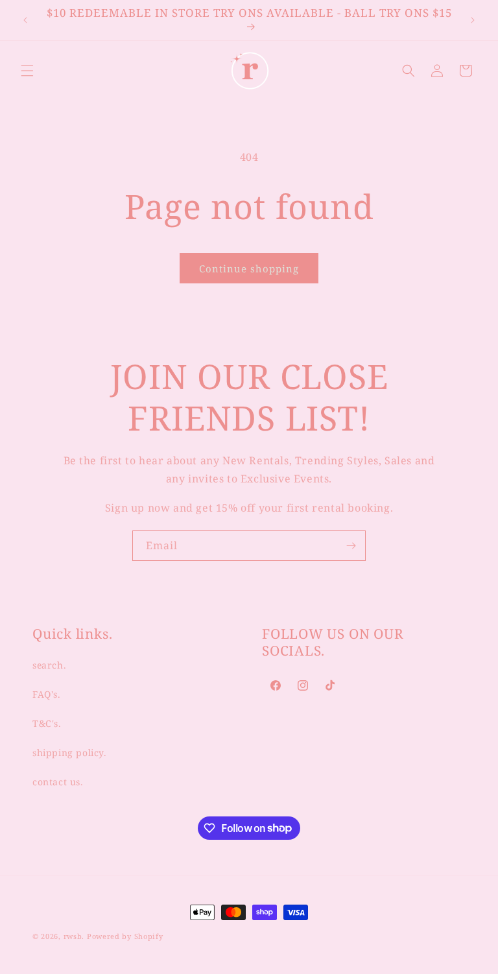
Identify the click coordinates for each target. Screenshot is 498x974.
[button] (27, 70)
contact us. (58, 782)
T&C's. (47, 723)
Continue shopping (249, 268)
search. (49, 665)
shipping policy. (69, 752)
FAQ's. (46, 694)
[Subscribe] (351, 545)
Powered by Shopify (125, 936)
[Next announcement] (472, 20)
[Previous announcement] (25, 20)
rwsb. (74, 936)
